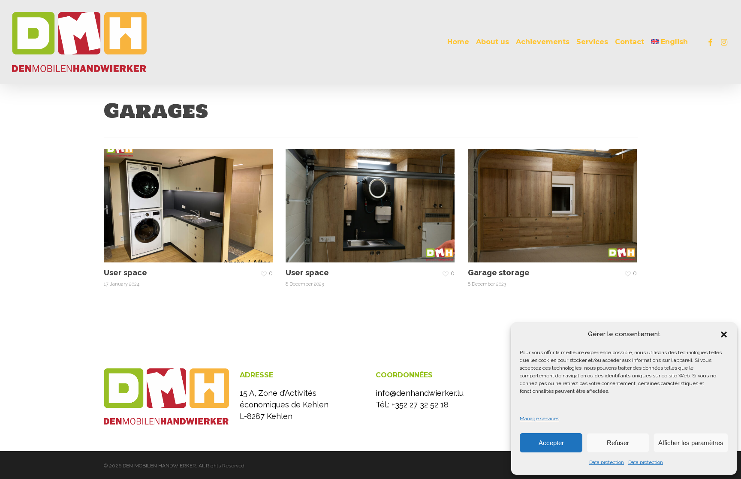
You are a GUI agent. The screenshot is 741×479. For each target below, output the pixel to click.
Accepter (551, 442)
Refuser (618, 442)
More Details (190, 199)
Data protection (606, 462)
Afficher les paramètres (690, 442)
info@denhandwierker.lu (420, 393)
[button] (724, 334)
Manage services (539, 419)
